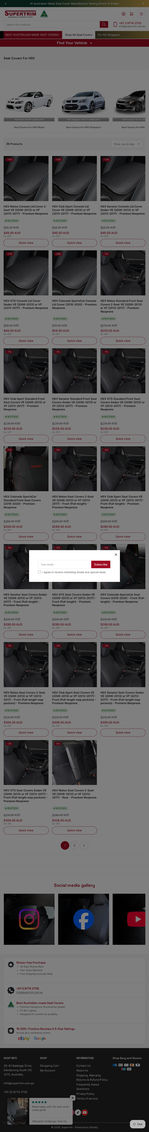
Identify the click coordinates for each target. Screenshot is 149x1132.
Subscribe (100, 564)
